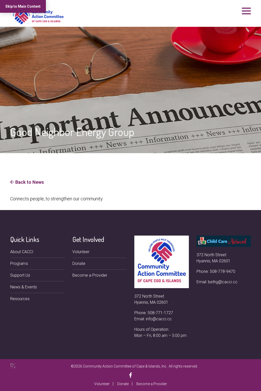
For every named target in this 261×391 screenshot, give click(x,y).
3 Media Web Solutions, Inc (12, 365)
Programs (19, 263)
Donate (78, 263)
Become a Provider (89, 275)
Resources (20, 298)
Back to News (29, 182)
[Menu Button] (246, 11)
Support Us (20, 275)
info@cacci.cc (159, 318)
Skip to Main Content (23, 6)
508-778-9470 (222, 271)
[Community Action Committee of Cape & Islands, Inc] (38, 15)
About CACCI (21, 251)
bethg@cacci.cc (223, 281)
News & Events (23, 287)
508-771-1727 (160, 312)
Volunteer (80, 251)
